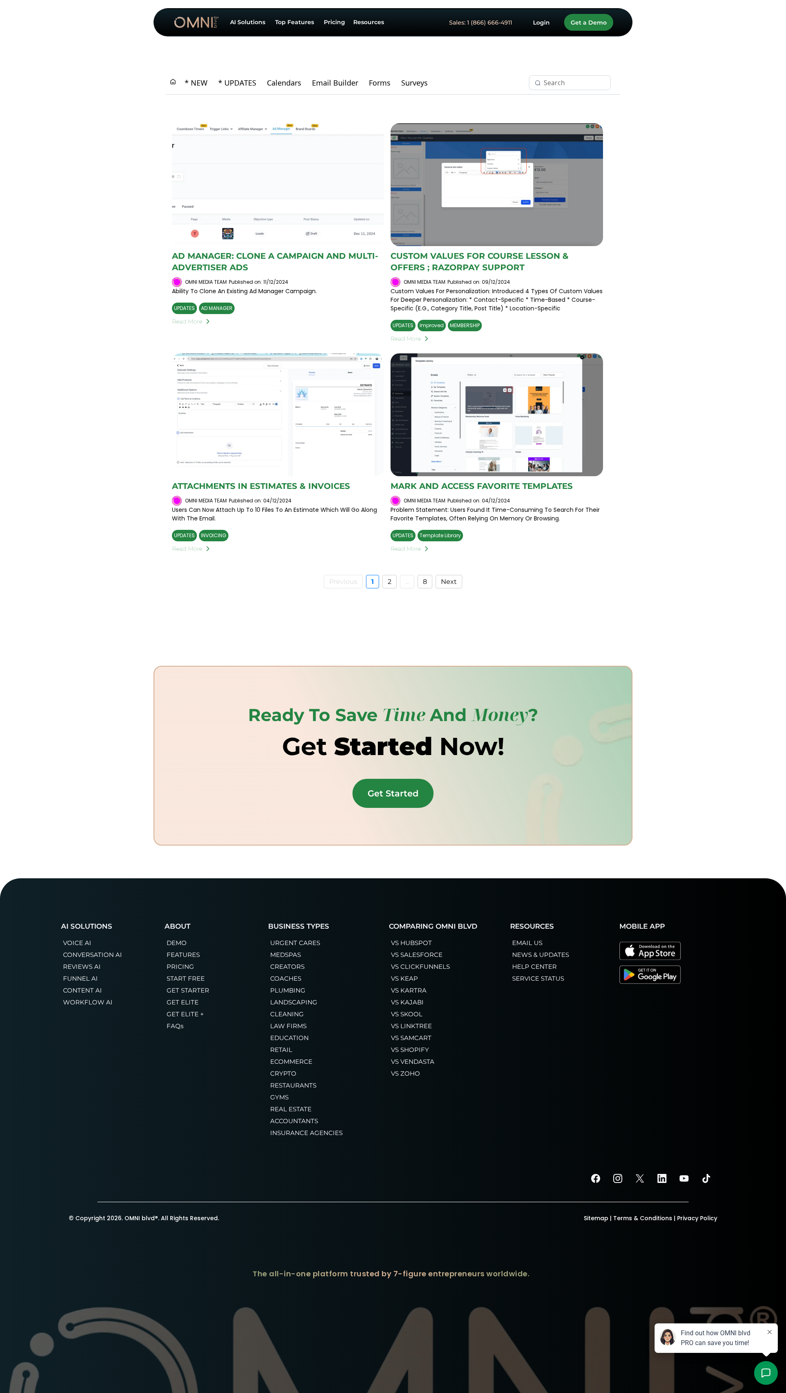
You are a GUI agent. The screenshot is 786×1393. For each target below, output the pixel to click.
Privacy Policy (697, 1218)
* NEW (196, 83)
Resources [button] (369, 22)
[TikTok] (706, 1178)
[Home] (173, 82)
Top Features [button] (295, 22)
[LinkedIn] (662, 1178)
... (407, 582)
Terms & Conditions (642, 1218)
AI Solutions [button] (248, 22)
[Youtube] (684, 1178)
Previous (343, 582)
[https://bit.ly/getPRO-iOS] (650, 951)
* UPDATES (237, 83)
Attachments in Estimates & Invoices (261, 486)
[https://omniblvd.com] (196, 22)
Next (449, 582)
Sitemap (596, 1218)
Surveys (414, 83)
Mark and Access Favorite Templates (482, 486)
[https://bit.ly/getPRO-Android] (650, 974)
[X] (640, 1178)
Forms (380, 83)
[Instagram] (618, 1178)
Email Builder (335, 83)
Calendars (284, 83)
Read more (187, 321)
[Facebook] (596, 1178)
